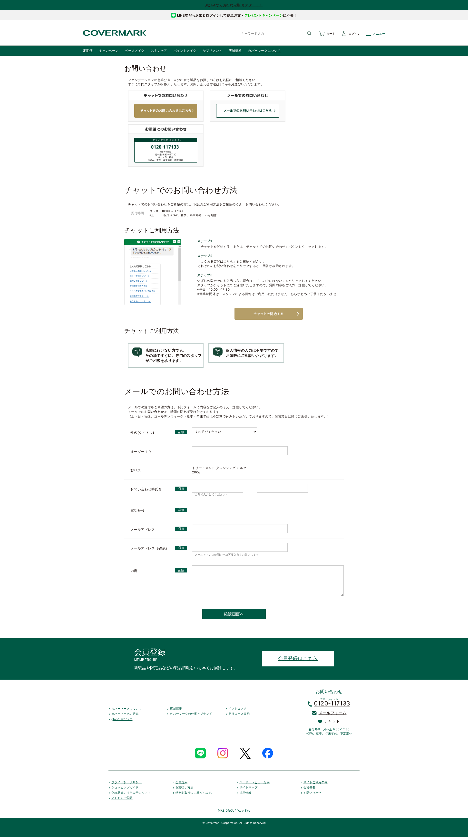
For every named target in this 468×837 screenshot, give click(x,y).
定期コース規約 (239, 713)
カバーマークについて (264, 50)
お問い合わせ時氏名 (146, 489)
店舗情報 (235, 50)
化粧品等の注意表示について (131, 793)
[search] (309, 33)
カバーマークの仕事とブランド (191, 713)
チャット (332, 721)
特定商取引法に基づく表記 (194, 793)
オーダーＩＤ (140, 451)
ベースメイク (135, 50)
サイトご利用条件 (315, 782)
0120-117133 (332, 703)
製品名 (135, 470)
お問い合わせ (312, 793)
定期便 (88, 50)
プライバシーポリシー (126, 782)
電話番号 (137, 510)
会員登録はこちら (298, 658)
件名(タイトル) (142, 432)
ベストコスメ (237, 708)
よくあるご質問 (122, 798)
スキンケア (159, 50)
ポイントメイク (185, 50)
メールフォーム (333, 712)
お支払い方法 (185, 787)
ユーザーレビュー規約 (254, 782)
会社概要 (309, 787)
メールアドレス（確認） (149, 548)
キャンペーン (108, 50)
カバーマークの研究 (125, 713)
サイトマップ (248, 787)
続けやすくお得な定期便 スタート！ (234, 5)
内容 (133, 571)
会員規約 (182, 782)
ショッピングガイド (125, 787)
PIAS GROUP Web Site (234, 810)
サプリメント (212, 50)
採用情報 (245, 793)
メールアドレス (142, 529)
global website (121, 719)
